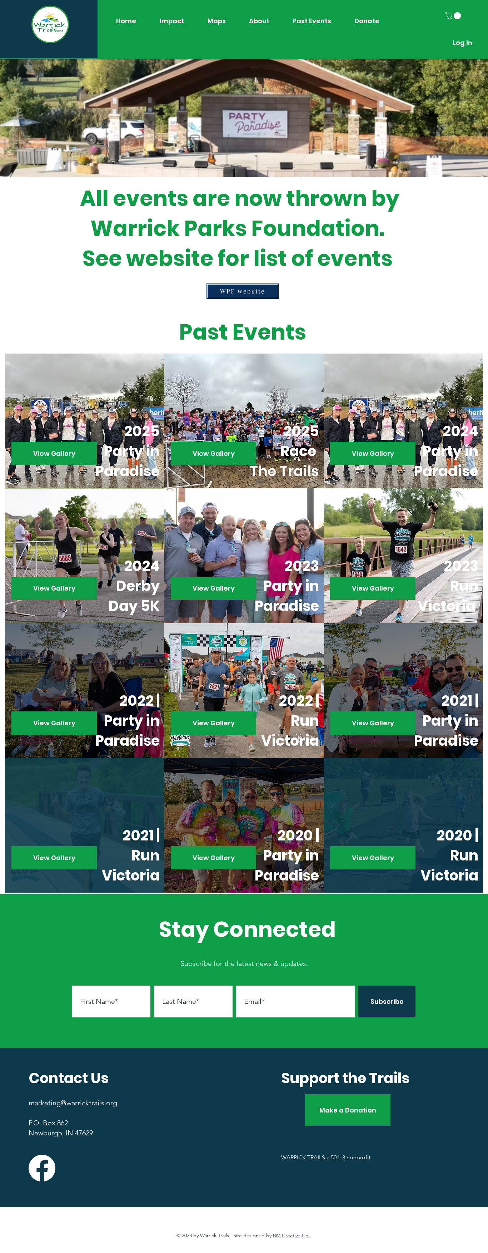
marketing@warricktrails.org (73, 1103)
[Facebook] (42, 1168)
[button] (454, 15)
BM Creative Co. (291, 1235)
